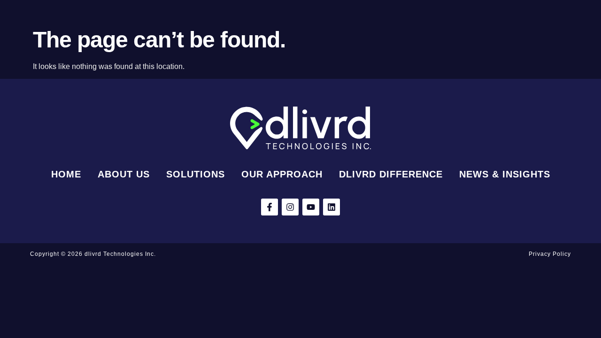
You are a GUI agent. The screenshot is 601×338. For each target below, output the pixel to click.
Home (66, 174)
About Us (124, 174)
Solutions (195, 174)
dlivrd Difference (391, 174)
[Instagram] (290, 207)
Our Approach (282, 174)
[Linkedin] (331, 207)
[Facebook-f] (269, 207)
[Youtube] (310, 207)
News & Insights (504, 174)
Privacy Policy (550, 254)
